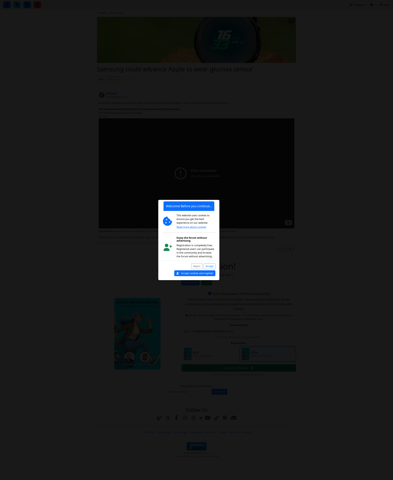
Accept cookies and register (197, 273)
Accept (209, 266)
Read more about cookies (191, 227)
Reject (196, 266)
